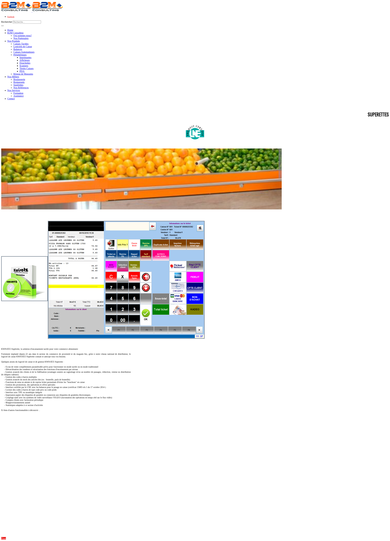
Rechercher (6, 22)
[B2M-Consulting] (32, 11)
